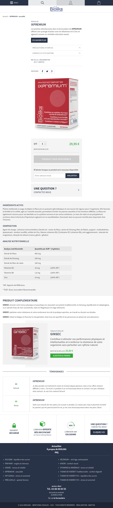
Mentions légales (40, 505)
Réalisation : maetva (85, 505)
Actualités (56, 446)
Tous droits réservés (65, 505)
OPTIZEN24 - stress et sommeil (17, 476)
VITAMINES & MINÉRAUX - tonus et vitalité (77, 467)
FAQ (56, 452)
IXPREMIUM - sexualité (14, 471)
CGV (52, 505)
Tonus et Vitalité (56, 331)
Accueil (5, 16)
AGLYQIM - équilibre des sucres (17, 459)
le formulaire (59, 498)
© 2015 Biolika (24, 505)
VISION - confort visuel (69, 463)
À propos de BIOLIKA (56, 449)
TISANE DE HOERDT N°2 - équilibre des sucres (78, 476)
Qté (35, 144)
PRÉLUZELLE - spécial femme (17, 480)
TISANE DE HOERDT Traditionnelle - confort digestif (81, 471)
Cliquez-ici (99, 432)
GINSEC (55, 334)
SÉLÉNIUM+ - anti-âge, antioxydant (74, 459)
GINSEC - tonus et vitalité (15, 467)
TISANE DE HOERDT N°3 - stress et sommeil (77, 480)
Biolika (56, 9)
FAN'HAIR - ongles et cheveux (17, 463)
